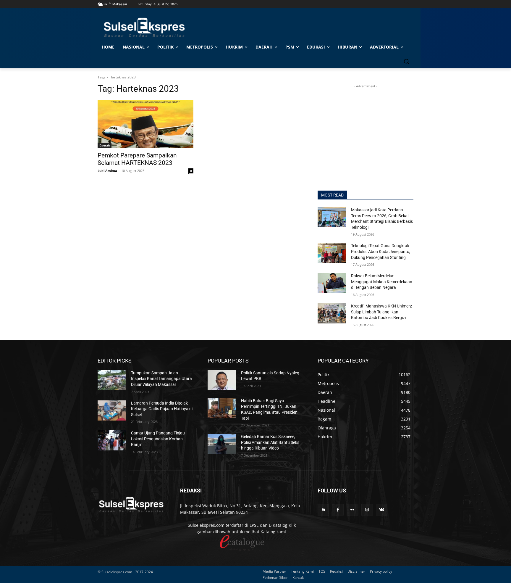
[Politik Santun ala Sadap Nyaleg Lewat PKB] (222, 380)
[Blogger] (323, 510)
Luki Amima (107, 170)
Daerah (104, 145)
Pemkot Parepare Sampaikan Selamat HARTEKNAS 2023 (137, 159)
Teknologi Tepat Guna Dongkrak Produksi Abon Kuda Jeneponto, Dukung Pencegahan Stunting (380, 251)
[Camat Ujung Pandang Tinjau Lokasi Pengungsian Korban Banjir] (112, 440)
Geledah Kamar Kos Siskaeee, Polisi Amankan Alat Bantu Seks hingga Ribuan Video (270, 442)
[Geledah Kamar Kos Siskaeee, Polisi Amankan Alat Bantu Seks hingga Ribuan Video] (222, 444)
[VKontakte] (381, 510)
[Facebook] (338, 510)
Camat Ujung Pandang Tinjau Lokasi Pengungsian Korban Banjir (158, 439)
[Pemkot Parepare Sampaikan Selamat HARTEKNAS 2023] (145, 124)
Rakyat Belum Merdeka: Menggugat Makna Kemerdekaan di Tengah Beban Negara (381, 281)
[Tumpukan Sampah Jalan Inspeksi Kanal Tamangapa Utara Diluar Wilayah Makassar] (112, 380)
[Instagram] (367, 510)
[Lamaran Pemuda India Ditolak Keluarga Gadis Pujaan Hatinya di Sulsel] (112, 410)
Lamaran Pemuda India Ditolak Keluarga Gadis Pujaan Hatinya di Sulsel (162, 409)
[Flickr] (352, 510)
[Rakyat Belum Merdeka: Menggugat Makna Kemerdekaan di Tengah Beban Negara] (332, 283)
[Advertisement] (365, 126)
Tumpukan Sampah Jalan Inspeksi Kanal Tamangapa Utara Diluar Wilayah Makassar (161, 379)
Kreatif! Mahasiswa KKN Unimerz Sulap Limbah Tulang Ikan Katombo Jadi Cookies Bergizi (381, 312)
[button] (406, 61)
